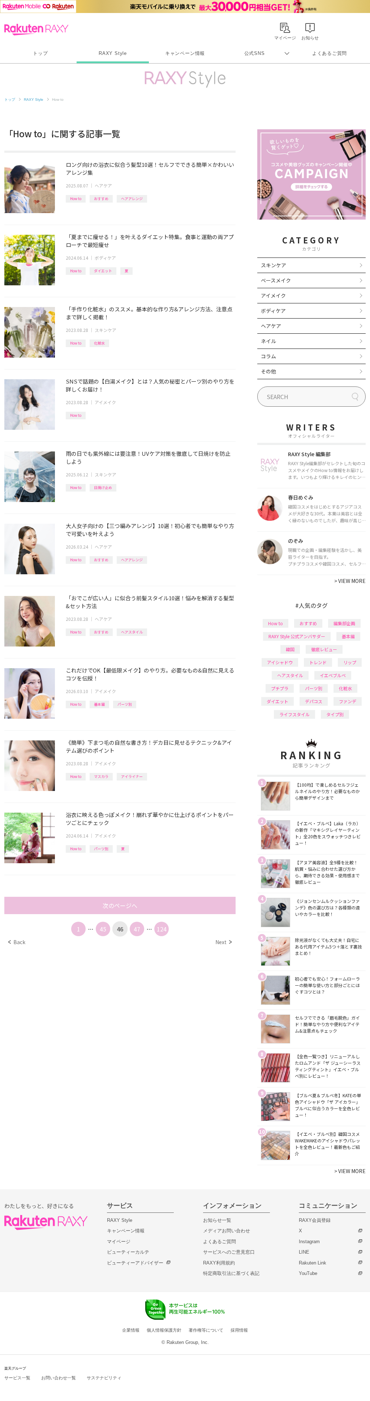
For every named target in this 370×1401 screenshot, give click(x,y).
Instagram (309, 1241)
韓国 (290, 649)
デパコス (313, 701)
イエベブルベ (333, 675)
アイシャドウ (280, 662)
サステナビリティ (104, 1377)
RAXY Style (113, 53)
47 (137, 929)
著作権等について (206, 1330)
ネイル (268, 341)
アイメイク (105, 402)
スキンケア (105, 330)
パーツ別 (124, 704)
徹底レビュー (324, 649)
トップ (40, 53)
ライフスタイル (294, 714)
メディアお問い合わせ (226, 1230)
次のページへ (120, 905)
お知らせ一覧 (217, 1220)
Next (223, 942)
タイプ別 (335, 714)
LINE (304, 1252)
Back (16, 942)
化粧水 (99, 343)
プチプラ (279, 688)
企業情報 (130, 1330)
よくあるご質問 (329, 53)
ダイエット (103, 270)
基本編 (99, 704)
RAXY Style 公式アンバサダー (296, 636)
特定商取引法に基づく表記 (231, 1273)
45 (103, 929)
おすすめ (101, 198)
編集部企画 (344, 623)
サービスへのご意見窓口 (229, 1252)
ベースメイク (276, 280)
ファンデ (347, 701)
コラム (268, 356)
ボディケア (105, 258)
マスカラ (101, 776)
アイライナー (132, 776)
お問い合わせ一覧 (58, 1377)
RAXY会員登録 (315, 1220)
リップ (349, 662)
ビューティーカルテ (128, 1252)
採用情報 (239, 1330)
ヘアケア (103, 185)
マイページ (118, 1241)
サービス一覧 (17, 1377)
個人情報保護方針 (164, 1330)
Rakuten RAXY (36, 29)
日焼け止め (103, 487)
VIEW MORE (350, 580)
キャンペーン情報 (185, 53)
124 (162, 929)
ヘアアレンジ (132, 198)
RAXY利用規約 (219, 1263)
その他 (268, 371)
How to (75, 198)
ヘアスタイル (132, 632)
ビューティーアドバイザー (135, 1263)
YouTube (308, 1273)
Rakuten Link (312, 1263)
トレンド (318, 662)
